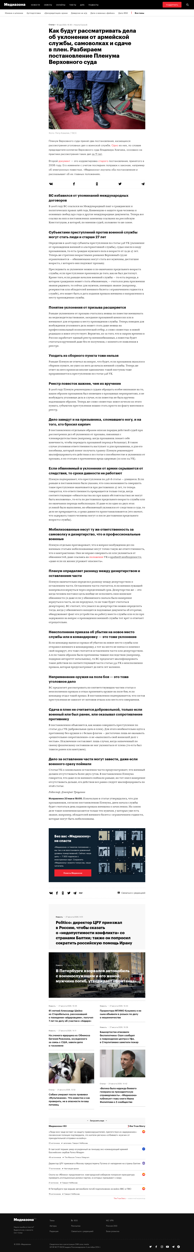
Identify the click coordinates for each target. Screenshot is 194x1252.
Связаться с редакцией (133, 892)
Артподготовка (34, 12)
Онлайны (60, 4)
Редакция (54, 1231)
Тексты (72, 4)
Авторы (53, 1225)
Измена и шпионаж (14, 12)
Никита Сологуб (80, 24)
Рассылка (75, 1225)
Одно (114, 145)
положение (96, 557)
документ (64, 160)
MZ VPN (109, 1220)
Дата (82, 4)
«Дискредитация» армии (56, 12)
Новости (35, 4)
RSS (75, 1220)
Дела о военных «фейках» (102, 12)
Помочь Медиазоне (72, 873)
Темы (52, 1220)
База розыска (112, 1231)
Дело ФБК (123, 12)
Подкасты (93, 4)
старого (103, 160)
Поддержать (172, 4)
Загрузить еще (97, 1120)
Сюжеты (48, 4)
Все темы (139, 13)
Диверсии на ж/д (79, 12)
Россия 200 (111, 1225)
